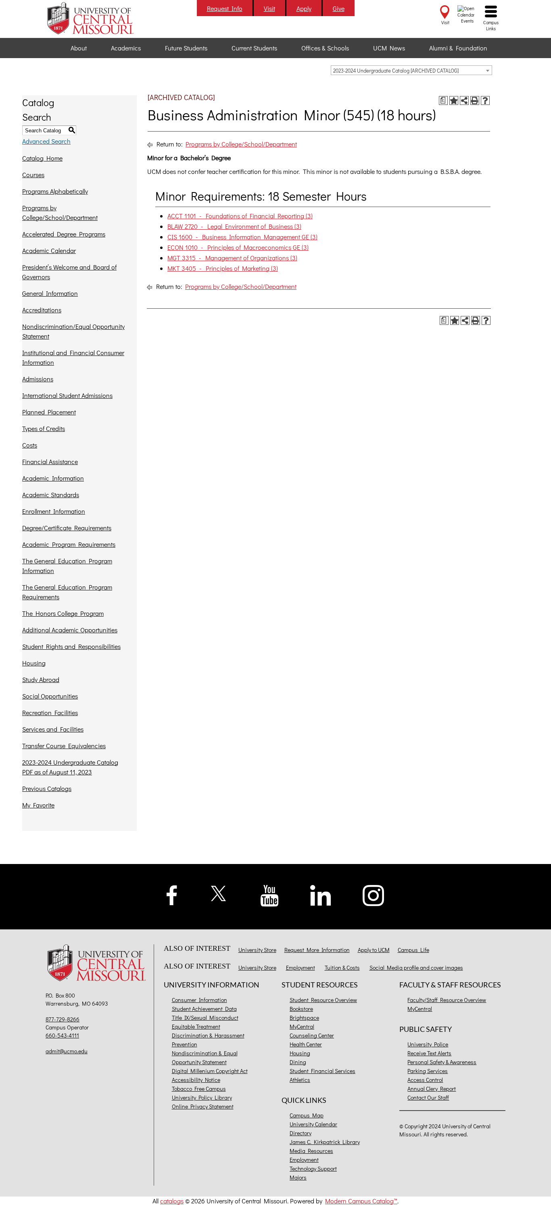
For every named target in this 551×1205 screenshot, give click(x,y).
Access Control (425, 1080)
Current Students (254, 48)
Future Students (186, 48)
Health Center (306, 1044)
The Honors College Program (63, 613)
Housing (34, 663)
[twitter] (219, 892)
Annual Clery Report (431, 1088)
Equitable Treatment (196, 1026)
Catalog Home (42, 158)
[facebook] (172, 894)
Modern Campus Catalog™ (361, 1201)
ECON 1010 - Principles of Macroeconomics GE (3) (238, 247)
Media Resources (311, 1151)
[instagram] (373, 894)
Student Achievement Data (204, 1009)
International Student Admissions (67, 395)
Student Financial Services (322, 1071)
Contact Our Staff (428, 1097)
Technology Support (313, 1168)
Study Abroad (40, 679)
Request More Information (317, 950)
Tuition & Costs (342, 967)
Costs (29, 445)
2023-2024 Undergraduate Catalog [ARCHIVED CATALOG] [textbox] (396, 70)
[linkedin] (320, 894)
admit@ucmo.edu (67, 1051)
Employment (300, 967)
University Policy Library (202, 1097)
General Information (50, 293)
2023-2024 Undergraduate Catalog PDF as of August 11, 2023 (70, 767)
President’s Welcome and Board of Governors (69, 272)
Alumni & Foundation (458, 48)
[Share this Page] (464, 100)
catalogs (172, 1201)
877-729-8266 (62, 1019)
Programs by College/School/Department (60, 212)
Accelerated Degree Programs (63, 234)
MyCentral (302, 1026)
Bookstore (301, 1009)
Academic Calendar (49, 250)
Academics (126, 48)
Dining (298, 1062)
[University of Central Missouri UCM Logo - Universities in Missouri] (99, 18)
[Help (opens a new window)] (485, 100)
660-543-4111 (62, 1035)
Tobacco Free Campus (199, 1088)
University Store (257, 950)
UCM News (389, 48)
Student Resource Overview (323, 1000)
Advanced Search (46, 141)
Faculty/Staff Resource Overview (446, 1000)
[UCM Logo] (99, 963)
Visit (269, 8)
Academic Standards (50, 494)
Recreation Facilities (50, 712)
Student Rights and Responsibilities (71, 646)
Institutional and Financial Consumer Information (73, 357)
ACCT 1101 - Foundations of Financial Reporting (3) (240, 215)
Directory (300, 1133)
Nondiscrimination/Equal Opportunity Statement (73, 331)
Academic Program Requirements (68, 544)
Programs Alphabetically (55, 191)
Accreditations (41, 309)
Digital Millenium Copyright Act (210, 1071)
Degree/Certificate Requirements (66, 527)
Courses (33, 174)
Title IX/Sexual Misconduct (205, 1017)
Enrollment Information (53, 511)
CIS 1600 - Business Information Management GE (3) (242, 236)
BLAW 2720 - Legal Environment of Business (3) (234, 226)
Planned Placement (49, 412)
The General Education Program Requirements (67, 592)
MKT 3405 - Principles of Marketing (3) (222, 268)
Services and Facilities (52, 729)
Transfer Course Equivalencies (64, 745)
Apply (303, 8)
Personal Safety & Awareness (441, 1062)
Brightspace (304, 1017)
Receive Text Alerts (429, 1053)
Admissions (37, 378)
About (79, 48)
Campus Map (307, 1115)
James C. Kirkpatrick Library (325, 1142)
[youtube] (270, 895)
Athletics (300, 1080)
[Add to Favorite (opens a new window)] (453, 100)
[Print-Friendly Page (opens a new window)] (474, 100)
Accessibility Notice (196, 1080)
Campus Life (413, 950)
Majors (298, 1177)
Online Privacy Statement (203, 1106)
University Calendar (313, 1124)
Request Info (224, 8)
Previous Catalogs (46, 788)
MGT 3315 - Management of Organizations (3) (232, 257)
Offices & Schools (325, 48)
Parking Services (427, 1071)
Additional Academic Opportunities (69, 630)
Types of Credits (43, 428)
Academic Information (53, 478)
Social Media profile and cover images (416, 967)
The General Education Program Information (67, 565)
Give (338, 8)
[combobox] (411, 70)
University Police (427, 1044)
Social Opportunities (50, 696)
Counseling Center (312, 1035)
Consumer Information (199, 1000)
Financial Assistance (50, 461)
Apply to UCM (374, 950)
